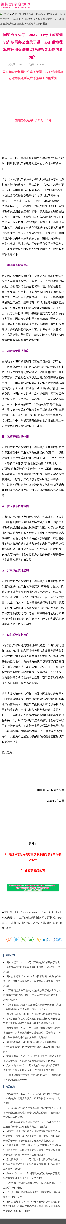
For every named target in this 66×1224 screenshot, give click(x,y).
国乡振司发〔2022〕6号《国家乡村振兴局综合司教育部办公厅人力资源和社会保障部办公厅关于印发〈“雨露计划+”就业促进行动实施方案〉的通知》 (32, 1033)
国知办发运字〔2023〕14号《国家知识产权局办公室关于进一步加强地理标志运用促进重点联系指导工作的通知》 (32, 19)
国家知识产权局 (45, 917)
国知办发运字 (27, 917)
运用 (35, 922)
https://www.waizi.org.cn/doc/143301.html (38, 912)
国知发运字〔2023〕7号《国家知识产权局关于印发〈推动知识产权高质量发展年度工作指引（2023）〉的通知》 (31, 967)
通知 (8, 928)
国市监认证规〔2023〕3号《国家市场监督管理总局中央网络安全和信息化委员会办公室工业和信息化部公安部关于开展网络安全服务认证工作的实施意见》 (31, 1019)
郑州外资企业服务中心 (31, 14)
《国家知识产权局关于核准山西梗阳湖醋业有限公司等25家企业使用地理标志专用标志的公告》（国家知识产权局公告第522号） (32, 1113)
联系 (56, 922)
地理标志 (26, 922)
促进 (42, 922)
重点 (49, 922)
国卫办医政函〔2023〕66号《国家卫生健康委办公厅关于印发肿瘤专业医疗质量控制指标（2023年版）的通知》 (32, 1047)
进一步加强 (12, 922)
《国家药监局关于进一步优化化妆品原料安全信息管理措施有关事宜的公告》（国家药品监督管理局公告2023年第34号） (32, 995)
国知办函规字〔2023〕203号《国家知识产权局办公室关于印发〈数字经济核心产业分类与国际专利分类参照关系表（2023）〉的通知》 (31, 1206)
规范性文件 (52, 14)
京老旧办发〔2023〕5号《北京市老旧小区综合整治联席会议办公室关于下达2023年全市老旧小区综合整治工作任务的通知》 (31, 1164)
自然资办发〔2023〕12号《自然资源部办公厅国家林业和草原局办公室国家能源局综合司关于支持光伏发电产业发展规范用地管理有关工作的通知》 (32, 1150)
